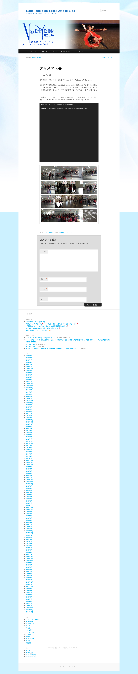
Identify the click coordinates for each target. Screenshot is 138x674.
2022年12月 (29, 420)
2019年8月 (29, 488)
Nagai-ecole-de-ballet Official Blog (50, 10)
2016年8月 (29, 565)
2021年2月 (29, 456)
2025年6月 (29, 375)
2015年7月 (29, 593)
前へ (104, 57)
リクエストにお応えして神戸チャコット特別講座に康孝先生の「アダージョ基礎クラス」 (52, 348)
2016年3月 (29, 576)
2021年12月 (29, 441)
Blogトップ (45, 51)
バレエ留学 (29, 630)
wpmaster (61, 232)
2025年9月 (29, 371)
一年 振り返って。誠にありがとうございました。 (41, 338)
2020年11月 (29, 462)
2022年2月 (29, 437)
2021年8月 (29, 447)
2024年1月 (29, 398)
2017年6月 (29, 544)
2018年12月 (29, 505)
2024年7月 (29, 394)
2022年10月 (29, 424)
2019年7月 (29, 490)
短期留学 (28, 643)
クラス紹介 (29, 621)
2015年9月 (29, 588)
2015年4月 (29, 599)
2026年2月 (29, 364)
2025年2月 (29, 379)
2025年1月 (29, 381)
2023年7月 (29, 409)
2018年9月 (29, 512)
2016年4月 (29, 573)
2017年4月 (29, 548)
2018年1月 (29, 529)
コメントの (31, 655)
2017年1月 (29, 554)
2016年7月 (29, 567)
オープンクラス (78, 51)
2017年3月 (29, 550)
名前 (44, 279)
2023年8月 (29, 407)
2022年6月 (29, 430)
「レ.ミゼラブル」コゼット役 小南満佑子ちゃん (40, 340)
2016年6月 (29, 569)
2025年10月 (29, 369)
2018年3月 (29, 524)
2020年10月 (29, 465)
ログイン (28, 650)
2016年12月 (29, 556)
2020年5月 (29, 471)
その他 (28, 628)
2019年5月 (29, 494)
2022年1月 (29, 439)
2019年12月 (29, 479)
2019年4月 (29, 497)
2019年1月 (29, 503)
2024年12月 (29, 383)
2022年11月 (29, 422)
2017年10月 (29, 535)
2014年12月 (29, 608)
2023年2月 (29, 416)
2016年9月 (29, 563)
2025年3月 (29, 377)
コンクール (29, 626)
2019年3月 (29, 499)
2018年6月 (29, 518)
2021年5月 (29, 452)
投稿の (29, 652)
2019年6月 (29, 492)
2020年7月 (29, 469)
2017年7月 (29, 541)
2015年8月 (29, 591)
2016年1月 (29, 580)
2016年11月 (29, 559)
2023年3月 (29, 413)
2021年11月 (29, 443)
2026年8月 (29, 356)
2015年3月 (29, 601)
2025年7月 (29, 373)
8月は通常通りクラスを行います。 (36, 322)
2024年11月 (29, 386)
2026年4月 (29, 360)
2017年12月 (29, 531)
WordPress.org (31, 657)
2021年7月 (29, 450)
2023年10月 (29, 403)
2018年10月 (29, 509)
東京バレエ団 (30, 639)
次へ (110, 57)
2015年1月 (29, 605)
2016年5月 (29, 571)
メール (44, 289)
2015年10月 (29, 586)
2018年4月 (29, 522)
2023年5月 (29, 411)
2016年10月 (29, 561)
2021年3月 (29, 454)
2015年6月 (29, 595)
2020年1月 (29, 477)
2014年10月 (29, 612)
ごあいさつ (54, 51)
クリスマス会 (49, 232)
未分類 (28, 636)
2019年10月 (29, 484)
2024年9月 (29, 390)
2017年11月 (29, 533)
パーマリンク (68, 232)
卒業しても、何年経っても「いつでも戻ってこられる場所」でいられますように (50, 324)
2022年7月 (29, 428)
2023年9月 (29, 405)
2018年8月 (29, 514)
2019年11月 (29, 482)
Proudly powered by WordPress (69, 667)
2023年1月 (29, 418)
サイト (43, 299)
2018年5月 (29, 520)
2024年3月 (29, 396)
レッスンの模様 (65, 51)
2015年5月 (29, 597)
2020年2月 (29, 475)
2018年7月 (29, 516)
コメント (43, 251)
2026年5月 (29, 358)
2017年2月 (29, 552)
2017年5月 (29, 546)
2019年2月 (29, 501)
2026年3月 (29, 362)
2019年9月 (29, 486)
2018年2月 (29, 526)
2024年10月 (29, 388)
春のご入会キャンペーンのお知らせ (36, 330)
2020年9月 (29, 467)
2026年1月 (29, 366)
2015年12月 (29, 582)
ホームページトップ (32, 51)
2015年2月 (29, 603)
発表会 (28, 641)
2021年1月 (29, 458)
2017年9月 (29, 537)
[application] (69, 132)
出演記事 (28, 634)
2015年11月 (29, 584)
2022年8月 (29, 426)
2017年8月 (29, 539)
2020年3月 (29, 473)
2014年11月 (29, 610)
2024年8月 (29, 392)
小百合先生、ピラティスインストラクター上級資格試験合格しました (46, 326)
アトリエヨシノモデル (32, 619)
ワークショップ (30, 632)
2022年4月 (29, 433)
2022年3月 (29, 435)
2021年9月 (29, 445)
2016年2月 (29, 578)
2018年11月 (29, 507)
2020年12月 (29, 460)
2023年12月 (29, 401)
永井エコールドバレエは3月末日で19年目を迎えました (42, 328)
